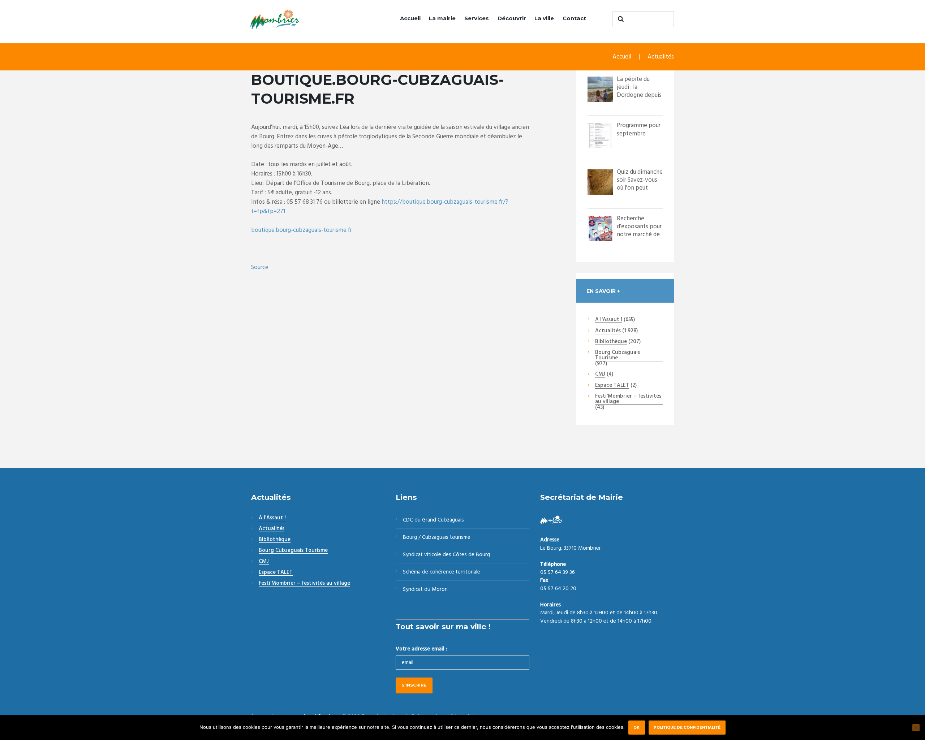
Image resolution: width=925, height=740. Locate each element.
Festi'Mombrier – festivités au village (628, 399)
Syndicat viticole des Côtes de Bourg (446, 554)
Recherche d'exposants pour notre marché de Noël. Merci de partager (639, 234)
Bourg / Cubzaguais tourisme (436, 537)
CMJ (600, 374)
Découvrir (512, 18)
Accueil (410, 18)
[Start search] (620, 19)
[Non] (916, 727)
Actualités (661, 57)
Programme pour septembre (639, 129)
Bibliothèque (611, 342)
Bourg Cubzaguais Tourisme (617, 355)
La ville (544, 18)
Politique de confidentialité (687, 727)
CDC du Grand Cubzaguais (433, 520)
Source (259, 267)
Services (476, 18)
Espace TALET (612, 386)
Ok (636, 727)
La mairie (442, 18)
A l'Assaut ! (608, 320)
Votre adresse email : (421, 649)
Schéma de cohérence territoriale (441, 572)
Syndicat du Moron (425, 589)
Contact (574, 18)
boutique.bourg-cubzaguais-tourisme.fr (301, 230)
